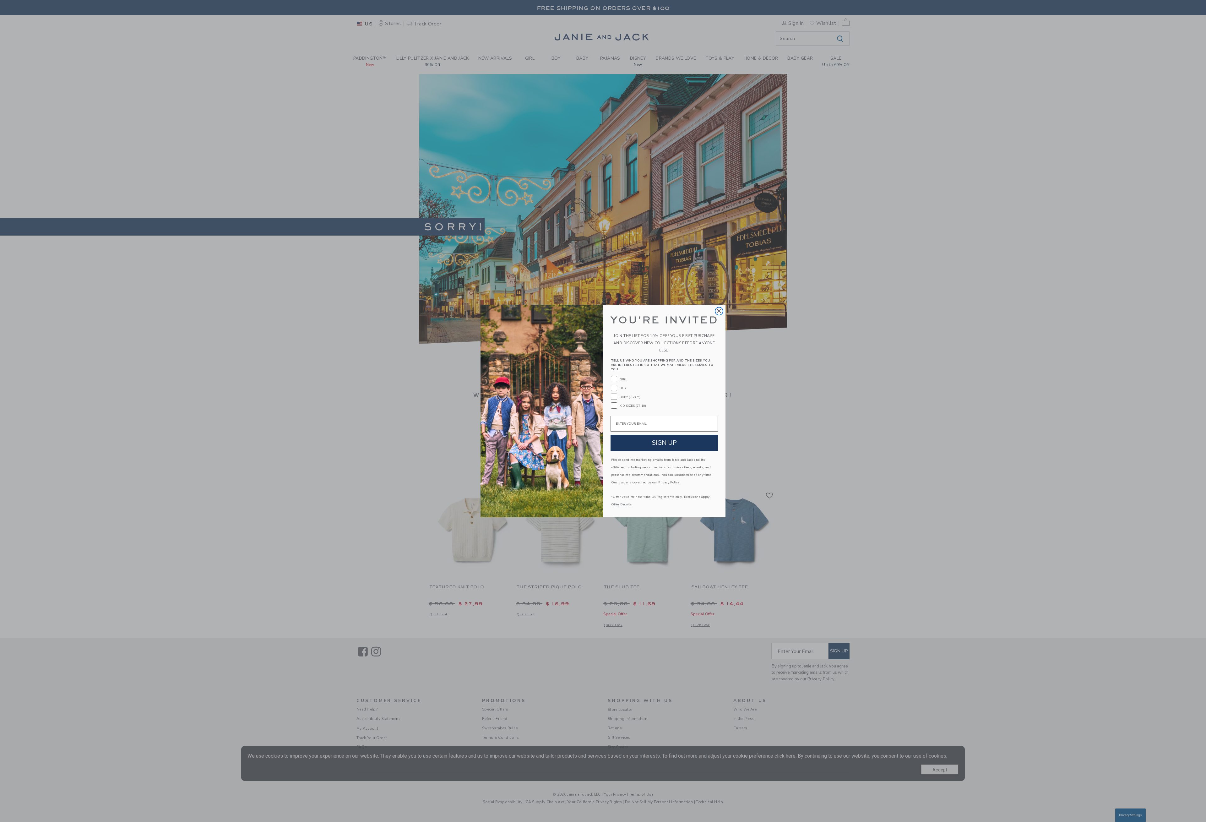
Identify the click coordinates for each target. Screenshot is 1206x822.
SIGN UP (664, 442)
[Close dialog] (719, 311)
